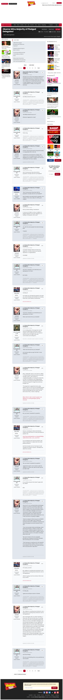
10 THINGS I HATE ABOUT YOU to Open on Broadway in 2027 (6, 54)
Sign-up (53, 2)
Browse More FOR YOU (54, 72)
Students (32, 24)
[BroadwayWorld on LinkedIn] (49, 692)
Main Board (44, 29)
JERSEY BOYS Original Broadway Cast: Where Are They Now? (18, 44)
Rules (59, 31)
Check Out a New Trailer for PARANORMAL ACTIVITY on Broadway (52, 94)
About (35, 695)
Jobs (28, 24)
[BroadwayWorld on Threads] (55, 692)
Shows (18, 24)
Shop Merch (5, 3)
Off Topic (58, 29)
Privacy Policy (56, 697)
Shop (36, 24)
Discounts (58, 160)
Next (39, 68)
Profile (16, 194)
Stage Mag (44, 24)
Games (39, 24)
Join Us (42, 695)
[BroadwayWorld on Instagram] (47, 692)
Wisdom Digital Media (40, 697)
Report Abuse (53, 31)
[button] (60, 24)
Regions (52, 695)
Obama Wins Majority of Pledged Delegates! (30, 72)
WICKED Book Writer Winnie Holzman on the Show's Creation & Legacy (54, 117)
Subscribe (31, 65)
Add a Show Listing (12, 3)
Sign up (57, 174)
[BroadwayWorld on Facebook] (44, 692)
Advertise (31, 695)
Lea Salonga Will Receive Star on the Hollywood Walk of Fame (19, 54)
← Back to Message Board (8, 34)
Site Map (57, 695)
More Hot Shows (50, 160)
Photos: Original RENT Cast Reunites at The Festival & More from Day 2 (6, 64)
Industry (22, 24)
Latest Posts (51, 29)
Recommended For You (52, 41)
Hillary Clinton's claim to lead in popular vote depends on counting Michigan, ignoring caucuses (32, 398)
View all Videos (50, 121)
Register (51, 24)
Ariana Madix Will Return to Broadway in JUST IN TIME (6, 45)
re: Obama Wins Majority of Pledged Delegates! (31, 92)
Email (25, 65)
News (15, 24)
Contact (38, 695)
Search (47, 31)
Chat (25, 24)
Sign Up (54, 687)
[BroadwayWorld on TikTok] (52, 692)
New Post (41, 31)
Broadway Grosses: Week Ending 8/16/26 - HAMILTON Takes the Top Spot (6, 74)
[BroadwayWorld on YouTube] (58, 692)
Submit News (47, 695)
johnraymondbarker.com (27, 301)
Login (56, 24)
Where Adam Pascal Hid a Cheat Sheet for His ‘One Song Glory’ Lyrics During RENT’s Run (19, 60)
